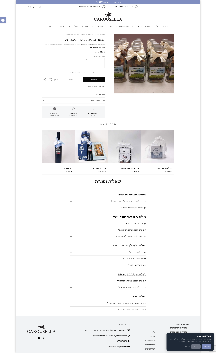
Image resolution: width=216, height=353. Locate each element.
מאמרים (61, 26)
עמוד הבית (102, 34)
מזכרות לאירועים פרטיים (178, 328)
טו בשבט (83, 34)
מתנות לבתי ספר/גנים (126, 26)
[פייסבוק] (43, 338)
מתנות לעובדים (145, 26)
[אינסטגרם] (39, 338)
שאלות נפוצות (73, 26)
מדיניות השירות (150, 341)
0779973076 (122, 341)
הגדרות (187, 346)
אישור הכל (206, 346)
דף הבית (165, 26)
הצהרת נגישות (150, 349)
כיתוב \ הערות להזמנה (99, 56)
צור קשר (50, 26)
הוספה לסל (94, 79)
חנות (97, 34)
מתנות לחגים (88, 26)
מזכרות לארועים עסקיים (178, 332)
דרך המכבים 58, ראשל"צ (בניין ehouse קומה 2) (110, 336)
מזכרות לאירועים (106, 26)
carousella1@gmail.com (117, 346)
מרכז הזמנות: (122, 6)
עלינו (156, 26)
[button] (3, 20)
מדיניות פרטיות (150, 345)
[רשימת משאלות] (34, 7)
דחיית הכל (196, 346)
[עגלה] (28, 7)
